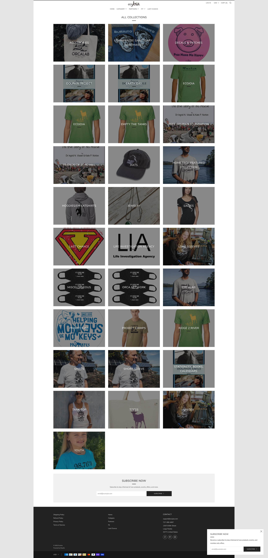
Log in (208, 3)
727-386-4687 (168, 522)
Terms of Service (59, 525)
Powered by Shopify (59, 548)
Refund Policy (58, 518)
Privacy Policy (58, 521)
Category (121, 9)
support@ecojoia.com (170, 519)
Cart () (224, 3)
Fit (142, 9)
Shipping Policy (58, 515)
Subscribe (158, 494)
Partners (133, 9)
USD (215, 3)
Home (112, 9)
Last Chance (153, 9)
